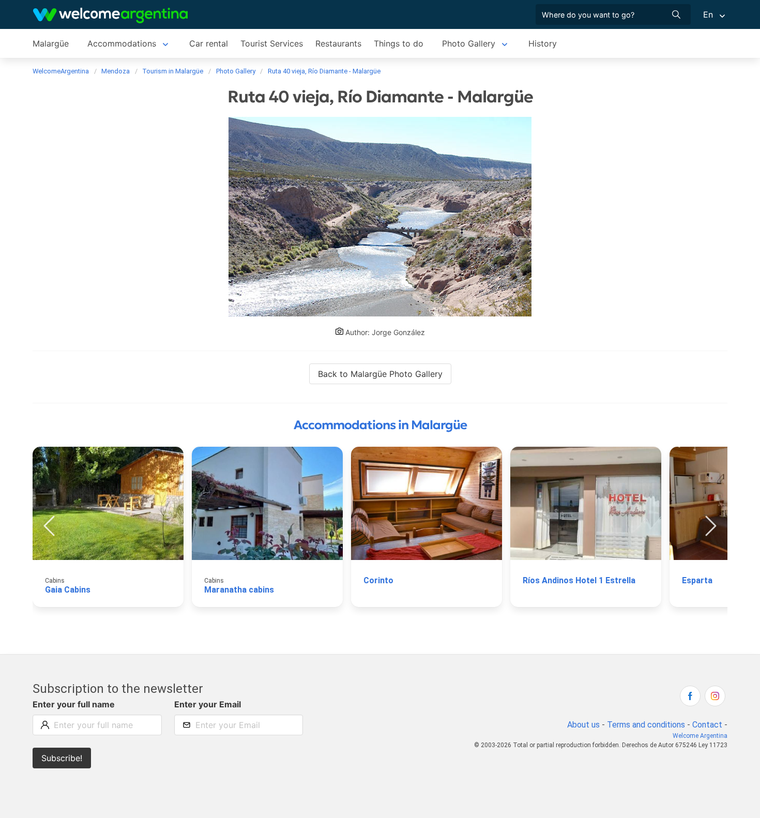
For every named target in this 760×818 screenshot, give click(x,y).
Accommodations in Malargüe (380, 425)
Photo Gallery (468, 43)
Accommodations (121, 43)
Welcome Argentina (700, 735)
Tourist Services (271, 43)
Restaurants (338, 43)
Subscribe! (61, 758)
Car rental (208, 43)
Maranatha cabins (239, 590)
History (542, 43)
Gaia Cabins (67, 590)
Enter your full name (74, 704)
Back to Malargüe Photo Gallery (380, 374)
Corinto (378, 580)
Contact (707, 725)
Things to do (398, 43)
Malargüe (51, 43)
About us (583, 725)
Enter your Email (207, 704)
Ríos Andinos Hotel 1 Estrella (579, 580)
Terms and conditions (646, 725)
